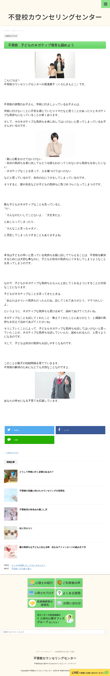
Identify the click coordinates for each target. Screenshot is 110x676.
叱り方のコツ (25, 528)
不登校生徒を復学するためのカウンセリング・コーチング (55, 664)
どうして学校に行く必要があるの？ (36, 472)
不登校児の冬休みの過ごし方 (33, 509)
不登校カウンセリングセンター (55, 658)
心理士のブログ (12, 453)
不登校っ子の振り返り (21, 568)
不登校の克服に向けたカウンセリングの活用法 (42, 491)
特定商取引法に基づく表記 (64, 652)
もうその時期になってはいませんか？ (28, 565)
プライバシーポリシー (44, 652)
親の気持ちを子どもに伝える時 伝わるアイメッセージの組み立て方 (52, 547)
